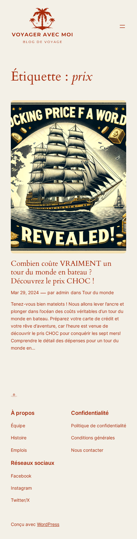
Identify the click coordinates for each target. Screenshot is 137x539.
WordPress (48, 524)
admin (62, 292)
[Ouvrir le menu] (122, 26)
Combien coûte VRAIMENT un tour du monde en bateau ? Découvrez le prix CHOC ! (61, 272)
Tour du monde (98, 292)
